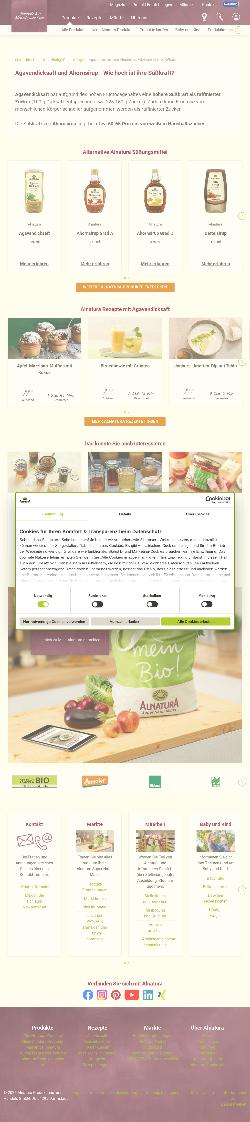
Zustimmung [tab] (52, 514)
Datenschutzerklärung (205, 581)
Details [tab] (125, 514)
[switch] (97, 604)
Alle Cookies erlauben (196, 622)
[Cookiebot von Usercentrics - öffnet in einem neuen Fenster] (209, 500)
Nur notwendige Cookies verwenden (54, 622)
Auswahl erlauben (125, 622)
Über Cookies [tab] (197, 514)
